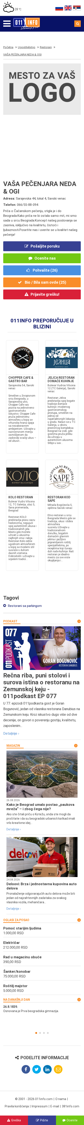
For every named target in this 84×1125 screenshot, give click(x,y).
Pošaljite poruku (45, 246)
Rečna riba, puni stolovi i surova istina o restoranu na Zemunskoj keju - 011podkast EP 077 (41, 686)
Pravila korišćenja (17, 1106)
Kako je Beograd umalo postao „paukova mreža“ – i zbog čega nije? (40, 806)
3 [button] (44, 1033)
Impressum (40, 1106)
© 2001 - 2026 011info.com (34, 1099)
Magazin (13, 745)
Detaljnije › (11, 733)
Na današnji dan (16, 999)
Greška (16, 1120)
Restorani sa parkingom (24, 606)
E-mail (54, 1106)
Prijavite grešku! (45, 294)
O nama (60, 1099)
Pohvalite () (45, 270)
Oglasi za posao (16, 920)
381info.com (70, 1106)
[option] (42, 1009)
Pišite (44, 1120)
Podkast (10, 621)
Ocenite (72, 1120)
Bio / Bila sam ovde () (45, 282)
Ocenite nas (45, 258)
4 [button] (48, 1033)
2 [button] (40, 1033)
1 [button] (36, 1033)
